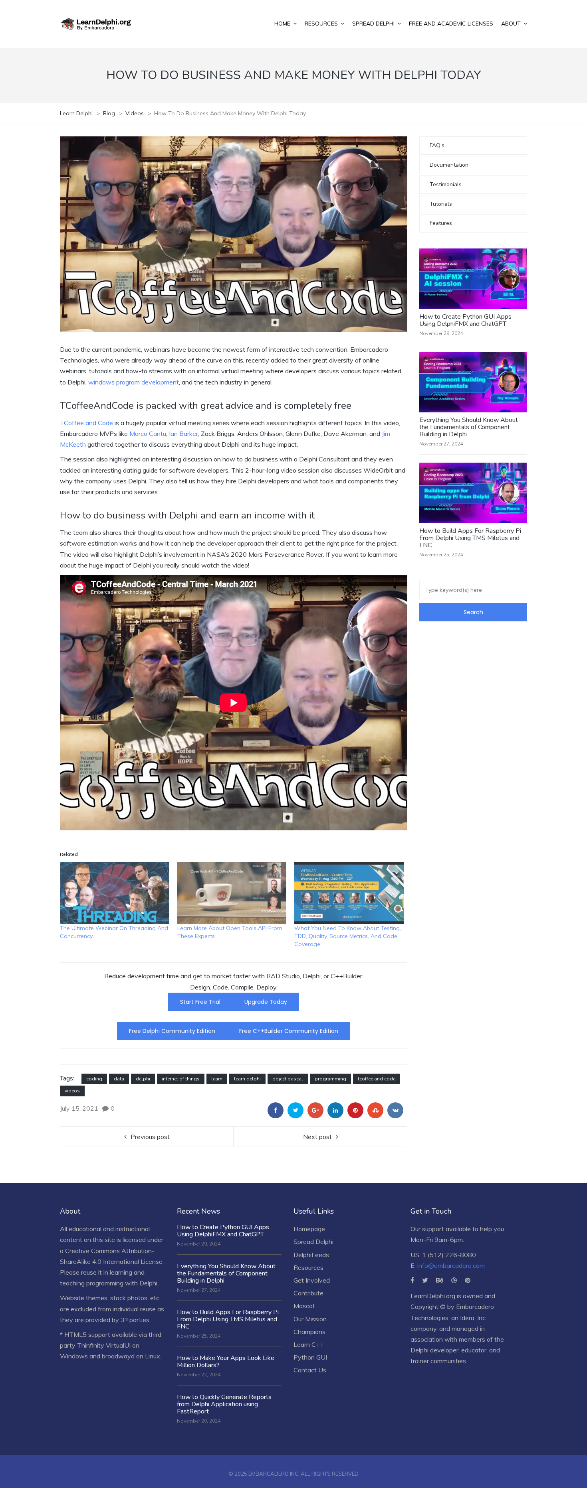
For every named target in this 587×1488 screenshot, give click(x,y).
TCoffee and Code (86, 423)
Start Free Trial (200, 1002)
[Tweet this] (295, 1110)
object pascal (287, 1079)
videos (72, 1091)
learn (216, 1079)
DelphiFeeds (311, 1255)
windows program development (133, 382)
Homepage (309, 1229)
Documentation (449, 165)
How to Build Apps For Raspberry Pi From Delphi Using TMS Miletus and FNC (470, 538)
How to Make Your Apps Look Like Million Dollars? (225, 1362)
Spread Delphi (313, 1242)
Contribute (308, 1293)
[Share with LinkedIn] (335, 1110)
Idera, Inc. (473, 1318)
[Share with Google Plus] (315, 1110)
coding (94, 1079)
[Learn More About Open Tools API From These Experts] (232, 893)
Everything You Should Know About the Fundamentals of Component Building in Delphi (468, 427)
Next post (317, 1137)
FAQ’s (437, 145)
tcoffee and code (376, 1079)
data (119, 1079)
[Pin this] (355, 1110)
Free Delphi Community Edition (172, 1031)
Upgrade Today (265, 1002)
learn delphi (247, 1079)
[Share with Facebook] (276, 1110)
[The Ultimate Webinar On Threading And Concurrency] (114, 893)
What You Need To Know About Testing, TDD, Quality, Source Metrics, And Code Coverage (347, 936)
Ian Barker (183, 434)
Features (441, 223)
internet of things (181, 1079)
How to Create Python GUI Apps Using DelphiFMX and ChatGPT (465, 320)
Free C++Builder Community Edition (288, 1031)
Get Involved (312, 1280)
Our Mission (310, 1319)
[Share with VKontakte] (395, 1110)
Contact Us (310, 1370)
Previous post (150, 1137)
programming (330, 1079)
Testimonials (446, 184)
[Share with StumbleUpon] (375, 1110)
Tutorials (441, 204)
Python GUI (310, 1357)
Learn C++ (309, 1344)
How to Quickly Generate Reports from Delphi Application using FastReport (224, 1404)
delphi (143, 1079)
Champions (309, 1332)
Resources (308, 1267)
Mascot (304, 1306)
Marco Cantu (147, 434)
